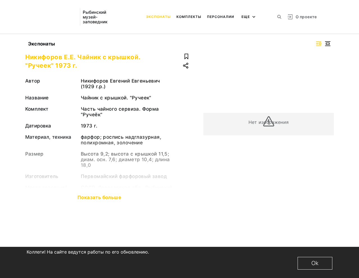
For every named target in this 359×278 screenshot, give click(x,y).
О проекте (306, 16)
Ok (315, 263)
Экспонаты (158, 17)
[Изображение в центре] (327, 43)
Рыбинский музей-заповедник (95, 17)
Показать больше (99, 197)
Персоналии (220, 17)
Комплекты (188, 17)
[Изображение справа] (318, 43)
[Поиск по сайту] (279, 16)
